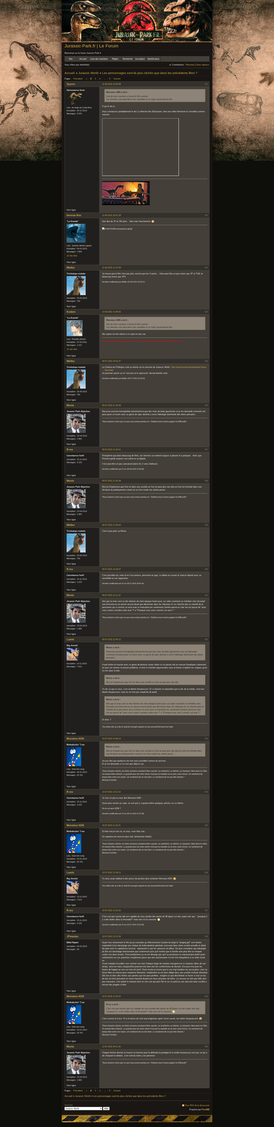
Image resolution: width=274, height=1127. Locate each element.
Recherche (128, 59)
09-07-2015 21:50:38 (111, 481)
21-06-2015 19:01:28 (111, 215)
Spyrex (71, 84)
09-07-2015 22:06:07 (111, 569)
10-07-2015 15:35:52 (111, 996)
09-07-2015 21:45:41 (111, 449)
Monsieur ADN (75, 738)
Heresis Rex (74, 215)
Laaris (70, 639)
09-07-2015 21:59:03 (111, 525)
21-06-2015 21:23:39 (111, 267)
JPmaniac (72, 936)
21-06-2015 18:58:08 (111, 84)
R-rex (70, 449)
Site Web (73, 256)
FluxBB (205, 1109)
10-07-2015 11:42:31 (111, 825)
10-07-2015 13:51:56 (111, 910)
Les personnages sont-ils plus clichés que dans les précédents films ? (149, 73)
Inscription (140, 59)
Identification (153, 59)
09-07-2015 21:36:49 (111, 405)
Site (70, 59)
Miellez (71, 267)
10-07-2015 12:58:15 (111, 872)
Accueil (82, 59)
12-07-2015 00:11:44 (111, 1046)
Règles (115, 59)
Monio (70, 405)
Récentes (190, 65)
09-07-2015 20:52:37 (111, 361)
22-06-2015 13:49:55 (111, 312)
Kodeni (71, 311)
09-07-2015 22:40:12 (111, 639)
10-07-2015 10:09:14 (111, 738)
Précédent (78, 79)
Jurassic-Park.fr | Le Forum (91, 45)
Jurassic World (88, 73)
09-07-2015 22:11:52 (111, 595)
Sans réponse (202, 65)
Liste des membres (99, 59)
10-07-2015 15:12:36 (111, 936)
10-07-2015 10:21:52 (111, 792)
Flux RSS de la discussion (197, 1105)
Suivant (117, 79)
